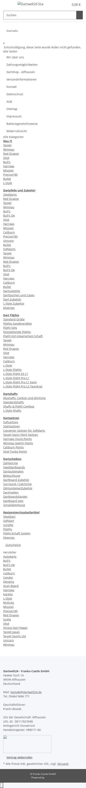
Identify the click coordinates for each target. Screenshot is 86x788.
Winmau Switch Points (18, 443)
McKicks (8, 603)
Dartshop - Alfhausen (20, 72)
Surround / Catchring (17, 484)
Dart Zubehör (12, 299)
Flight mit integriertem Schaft (23, 336)
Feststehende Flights (17, 332)
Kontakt (11, 87)
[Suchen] (79, 15)
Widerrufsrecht (16, 131)
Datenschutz (14, 94)
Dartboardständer (15, 497)
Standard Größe (14, 319)
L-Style (7, 183)
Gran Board (11, 586)
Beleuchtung (11, 476)
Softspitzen (10, 422)
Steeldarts (10, 194)
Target (7, 145)
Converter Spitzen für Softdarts (24, 430)
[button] (62, 5)
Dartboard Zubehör (16, 480)
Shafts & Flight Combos (18, 406)
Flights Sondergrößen (17, 323)
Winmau (8, 149)
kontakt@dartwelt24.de (26, 692)
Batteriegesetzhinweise (22, 124)
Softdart (8, 521)
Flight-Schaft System (16, 533)
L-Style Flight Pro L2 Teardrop (22, 386)
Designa (8, 582)
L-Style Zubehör (13, 303)
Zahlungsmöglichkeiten (22, 64)
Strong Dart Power (15, 628)
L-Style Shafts (12, 410)
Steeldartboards (14, 467)
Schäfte (8, 525)
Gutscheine (13, 545)
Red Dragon (11, 154)
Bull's (6, 162)
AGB (9, 101)
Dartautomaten (13, 471)
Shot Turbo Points (15, 451)
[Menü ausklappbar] (8, 4)
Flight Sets (10, 328)
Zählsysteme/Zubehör (17, 488)
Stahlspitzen (11, 426)
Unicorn (8, 241)
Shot (6, 158)
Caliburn (9, 232)
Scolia (7, 619)
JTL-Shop (50, 777)
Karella (8, 594)
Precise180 (10, 174)
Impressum (14, 116)
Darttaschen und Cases (18, 295)
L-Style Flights (12, 370)
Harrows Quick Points (17, 439)
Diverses (9, 308)
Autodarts (9, 556)
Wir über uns (15, 57)
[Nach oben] (1, 785)
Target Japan (11, 632)
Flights (7, 529)
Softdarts (9, 249)
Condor (8, 577)
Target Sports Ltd (14, 636)
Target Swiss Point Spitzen (20, 435)
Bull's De (9, 215)
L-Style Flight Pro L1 (16, 378)
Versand (62, 764)
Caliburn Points (13, 447)
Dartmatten (11, 492)
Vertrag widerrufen (19, 757)
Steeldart (9, 516)
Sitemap (11, 109)
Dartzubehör (11, 291)
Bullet (7, 179)
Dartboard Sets (13, 501)
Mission (8, 170)
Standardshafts (13, 402)
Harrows (8, 166)
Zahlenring (10, 463)
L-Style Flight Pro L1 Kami (20, 382)
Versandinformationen (21, 79)
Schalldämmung (14, 505)
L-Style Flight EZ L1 (15, 374)
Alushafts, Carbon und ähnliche (24, 398)
